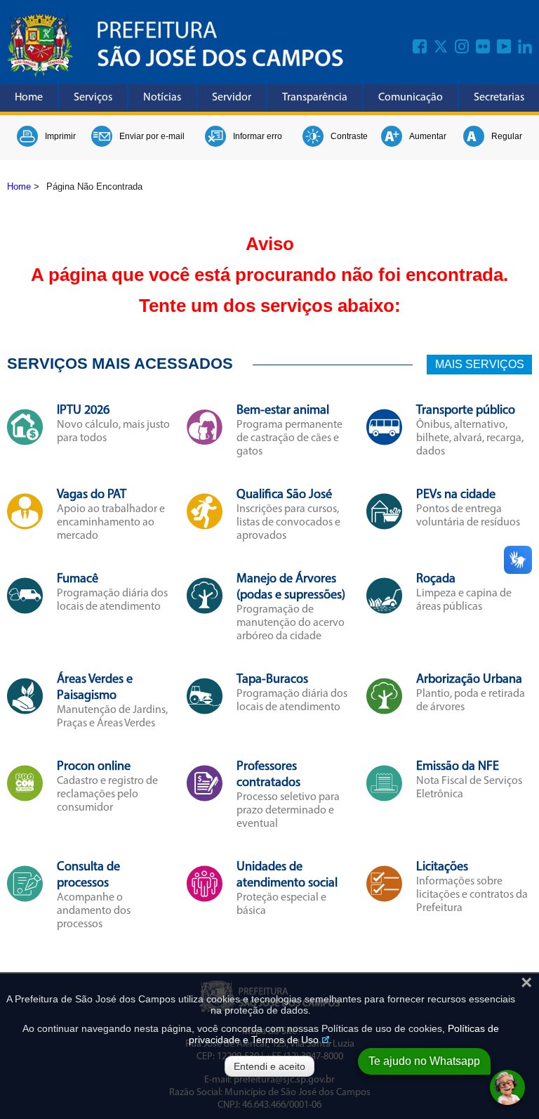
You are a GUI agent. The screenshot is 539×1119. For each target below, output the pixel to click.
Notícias (162, 97)
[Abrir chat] (507, 1087)
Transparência (314, 97)
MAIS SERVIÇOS (479, 364)
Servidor (231, 97)
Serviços (93, 97)
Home (29, 97)
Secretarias (499, 97)
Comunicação (410, 97)
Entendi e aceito (269, 1066)
